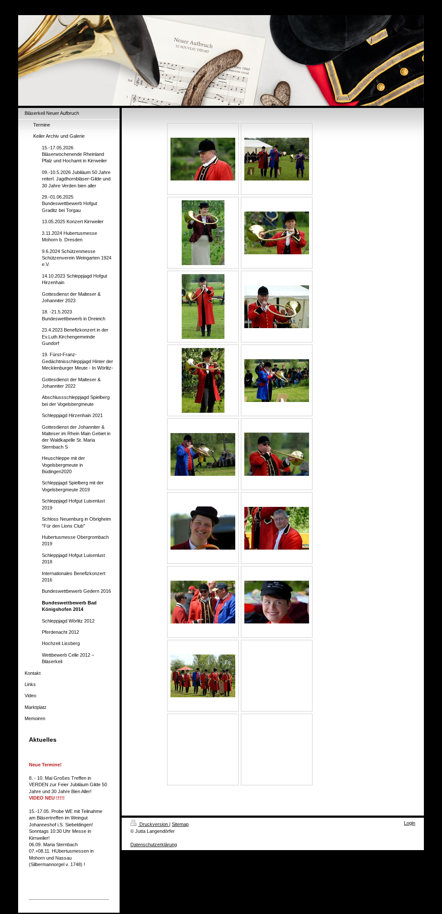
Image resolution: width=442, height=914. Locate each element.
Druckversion (153, 824)
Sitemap (180, 824)
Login (409, 822)
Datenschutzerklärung (153, 844)
